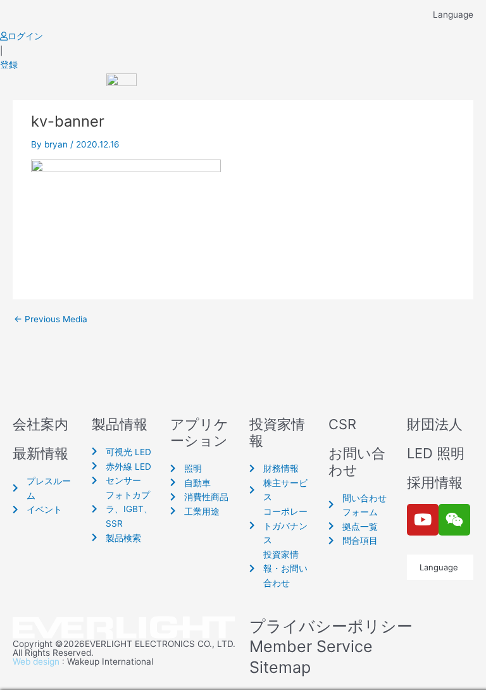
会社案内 (40, 424)
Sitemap (280, 667)
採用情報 (435, 482)
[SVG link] (125, 628)
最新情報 (40, 453)
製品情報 (119, 424)
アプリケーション (199, 432)
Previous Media (50, 319)
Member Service (311, 646)
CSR (342, 424)
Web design (36, 661)
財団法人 (435, 424)
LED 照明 (435, 453)
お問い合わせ (356, 461)
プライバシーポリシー (331, 626)
